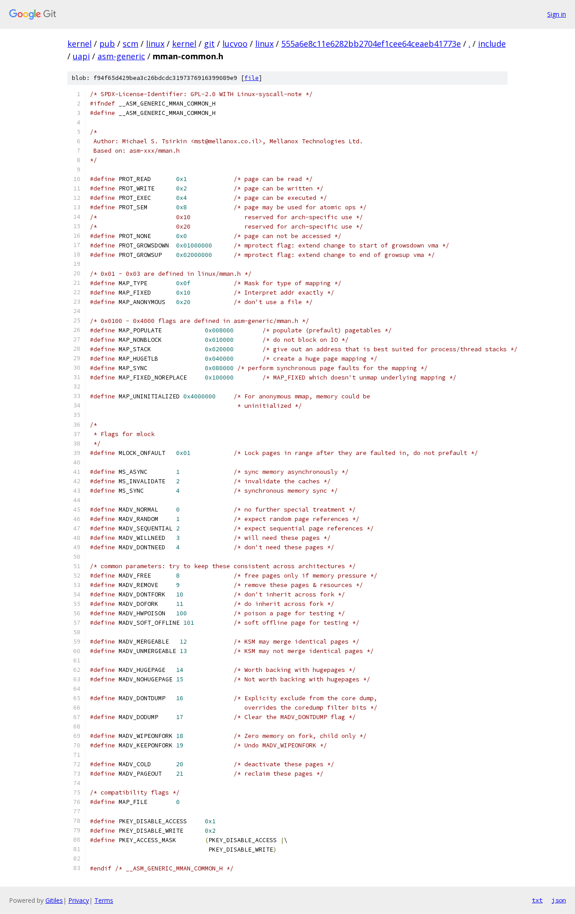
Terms (103, 900)
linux (155, 43)
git (209, 43)
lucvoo (235, 43)
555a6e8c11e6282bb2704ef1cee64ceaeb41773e (371, 43)
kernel (79, 43)
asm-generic (121, 56)
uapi (81, 56)
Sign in (556, 14)
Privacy (78, 900)
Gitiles (54, 900)
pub (107, 43)
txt (537, 900)
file (251, 78)
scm (130, 43)
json (559, 900)
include (492, 43)
